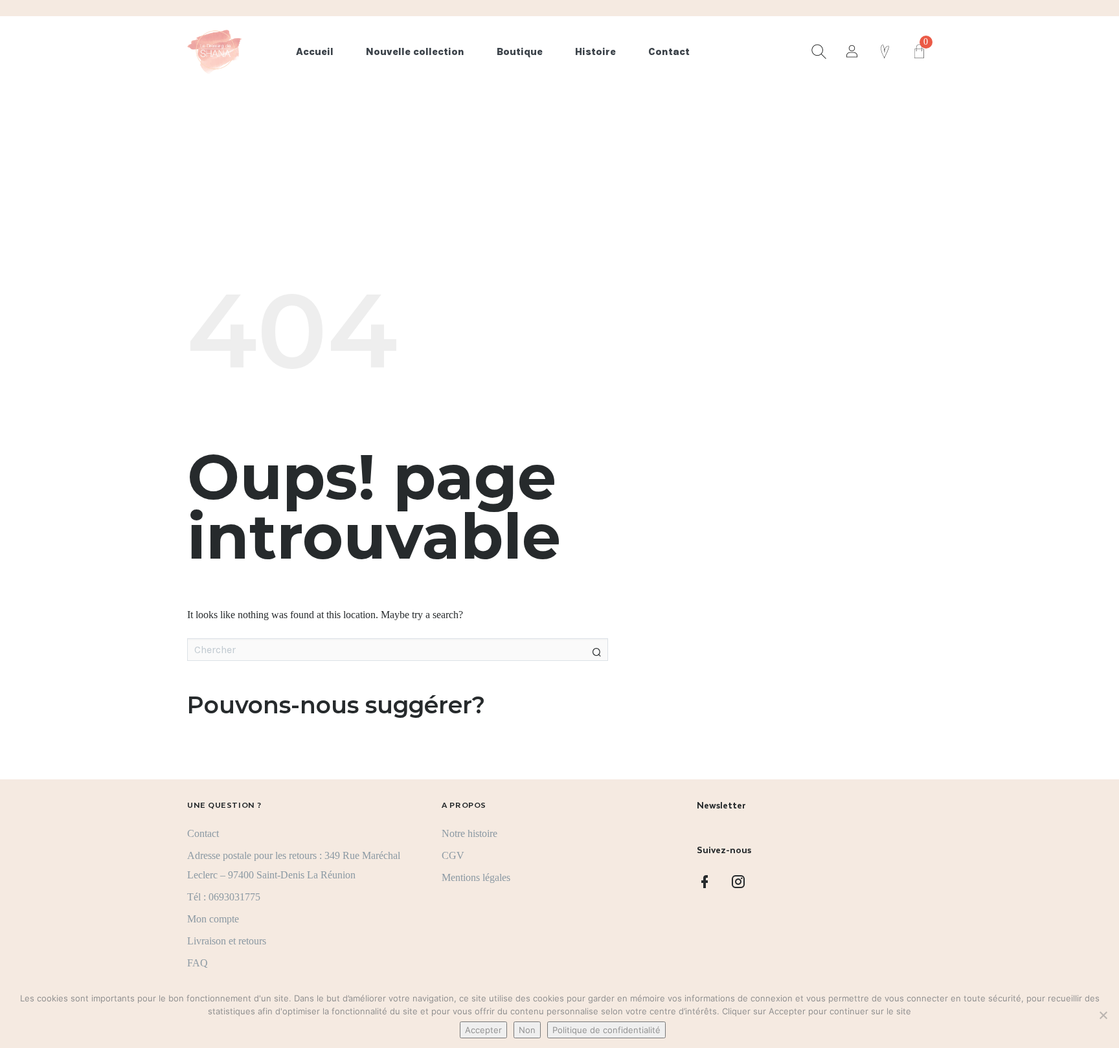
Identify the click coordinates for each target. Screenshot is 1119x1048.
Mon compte (213, 918)
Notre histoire (469, 833)
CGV (453, 855)
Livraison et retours (226, 940)
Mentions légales (476, 877)
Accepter (483, 1030)
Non (527, 1030)
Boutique (520, 51)
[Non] (1102, 1015)
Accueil (314, 51)
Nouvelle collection (415, 51)
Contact (669, 51)
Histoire (595, 51)
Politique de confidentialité (606, 1030)
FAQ (197, 962)
